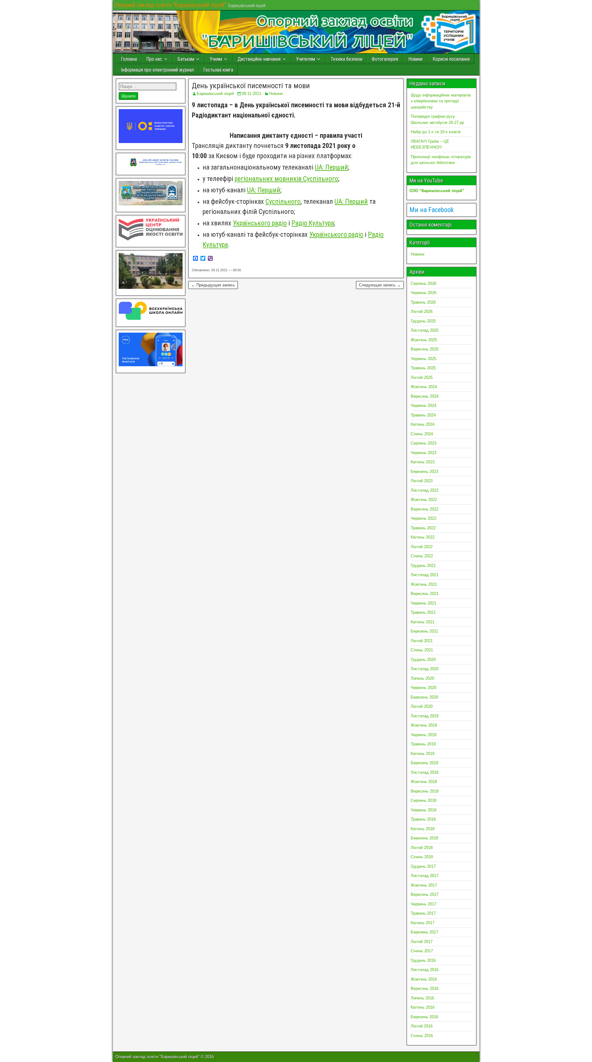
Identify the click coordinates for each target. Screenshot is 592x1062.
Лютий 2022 (422, 546)
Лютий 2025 (422, 377)
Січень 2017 (422, 951)
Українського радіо (260, 223)
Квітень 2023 (422, 462)
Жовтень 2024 (424, 386)
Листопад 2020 (424, 668)
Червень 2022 (423, 518)
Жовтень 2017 (424, 885)
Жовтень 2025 (424, 340)
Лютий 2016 (422, 1026)
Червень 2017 (423, 904)
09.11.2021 (251, 93)
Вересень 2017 (424, 894)
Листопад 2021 (424, 574)
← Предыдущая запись (213, 285)
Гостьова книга (218, 70)
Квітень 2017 (422, 923)
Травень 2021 (423, 612)
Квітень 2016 (422, 1007)
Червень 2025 (423, 358)
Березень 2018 (424, 838)
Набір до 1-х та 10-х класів (436, 131)
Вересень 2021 (424, 593)
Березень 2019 (424, 763)
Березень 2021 (424, 631)
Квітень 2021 (422, 622)
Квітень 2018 (422, 828)
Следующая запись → (380, 285)
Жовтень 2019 (424, 725)
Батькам (186, 59)
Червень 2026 (423, 292)
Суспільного (283, 201)
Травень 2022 (423, 528)
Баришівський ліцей (215, 93)
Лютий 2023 (422, 480)
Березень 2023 (424, 471)
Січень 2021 (422, 650)
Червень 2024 (423, 405)
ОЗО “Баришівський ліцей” (436, 190)
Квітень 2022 (422, 537)
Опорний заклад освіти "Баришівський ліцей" (170, 5)
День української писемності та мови (251, 85)
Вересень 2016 (424, 988)
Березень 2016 (424, 1017)
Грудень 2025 (423, 321)
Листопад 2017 (424, 875)
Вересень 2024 (424, 396)
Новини (415, 59)
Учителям (305, 59)
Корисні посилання (451, 59)
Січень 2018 (422, 857)
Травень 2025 (423, 368)
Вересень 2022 (424, 509)
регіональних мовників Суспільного (286, 178)
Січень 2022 (422, 556)
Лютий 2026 (422, 311)
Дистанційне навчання (259, 59)
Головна (129, 59)
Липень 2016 (422, 998)
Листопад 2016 (424, 969)
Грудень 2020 (423, 659)
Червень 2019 (423, 734)
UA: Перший (331, 167)
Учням (216, 59)
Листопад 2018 (424, 772)
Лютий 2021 (422, 640)
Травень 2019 (423, 744)
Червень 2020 (423, 687)
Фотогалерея (385, 59)
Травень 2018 (423, 819)
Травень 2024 (423, 415)
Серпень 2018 (423, 800)
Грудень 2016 (423, 960)
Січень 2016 (422, 1035)
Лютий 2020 (422, 706)
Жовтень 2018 (424, 781)
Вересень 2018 (424, 791)
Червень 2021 (423, 603)
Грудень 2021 (423, 565)
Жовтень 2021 (424, 584)
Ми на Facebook (431, 210)
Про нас (154, 59)
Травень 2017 (423, 913)
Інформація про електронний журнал (157, 70)
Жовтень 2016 (424, 979)
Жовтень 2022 (424, 499)
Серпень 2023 (423, 443)
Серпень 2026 (423, 283)
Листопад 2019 (424, 716)
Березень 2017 (424, 932)
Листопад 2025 (424, 330)
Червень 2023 (423, 452)
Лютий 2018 (422, 847)
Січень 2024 (422, 434)
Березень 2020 (424, 697)
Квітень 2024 (422, 424)
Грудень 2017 (423, 866)
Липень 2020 (422, 678)
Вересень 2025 (424, 349)
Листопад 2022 (424, 490)
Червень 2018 (423, 810)
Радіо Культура (312, 223)
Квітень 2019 (422, 753)
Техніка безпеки (346, 59)
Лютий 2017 (422, 941)
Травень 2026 (423, 302)
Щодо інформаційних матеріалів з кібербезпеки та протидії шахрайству (441, 101)
